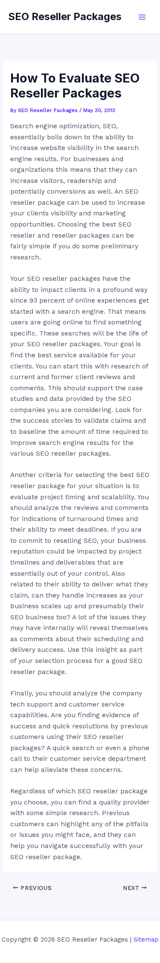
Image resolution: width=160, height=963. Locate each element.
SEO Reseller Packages (65, 16)
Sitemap (146, 939)
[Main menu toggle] (142, 17)
